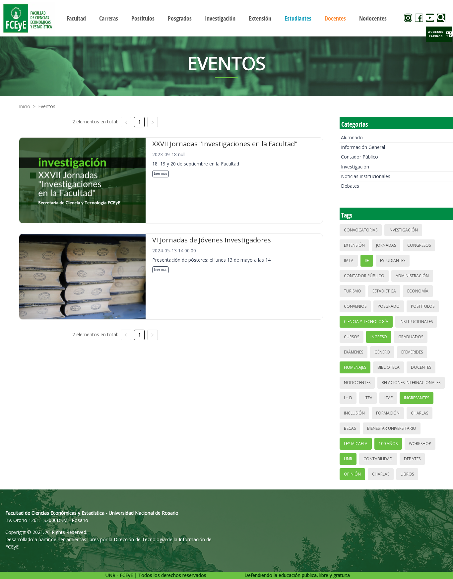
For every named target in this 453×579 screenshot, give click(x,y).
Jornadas (386, 245)
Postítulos (422, 306)
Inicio (24, 106)
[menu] (227, 18)
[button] (439, 34)
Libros (407, 474)
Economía (417, 291)
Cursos (351, 337)
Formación (388, 413)
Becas (350, 428)
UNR (348, 459)
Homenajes (355, 367)
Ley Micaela (355, 443)
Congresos (419, 245)
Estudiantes (392, 260)
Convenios (355, 306)
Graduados (410, 337)
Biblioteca (388, 367)
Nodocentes (357, 382)
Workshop (420, 443)
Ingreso (378, 337)
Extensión (354, 245)
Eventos (46, 106)
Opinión (352, 474)
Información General (363, 147)
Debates (350, 186)
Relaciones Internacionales (411, 382)
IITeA (367, 398)
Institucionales (416, 321)
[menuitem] (76, 18)
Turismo (352, 291)
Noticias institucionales (365, 176)
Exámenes (353, 352)
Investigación (355, 166)
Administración (412, 276)
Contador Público (359, 157)
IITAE (388, 398)
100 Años (388, 443)
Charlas (419, 413)
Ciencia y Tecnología (366, 321)
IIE (367, 260)
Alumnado (352, 137)
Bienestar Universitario (391, 428)
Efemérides (412, 352)
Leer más (160, 173)
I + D (348, 398)
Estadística (384, 291)
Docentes (421, 367)
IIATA (349, 260)
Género (382, 352)
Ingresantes (416, 398)
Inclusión (354, 413)
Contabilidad (378, 459)
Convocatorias (360, 230)
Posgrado (389, 306)
